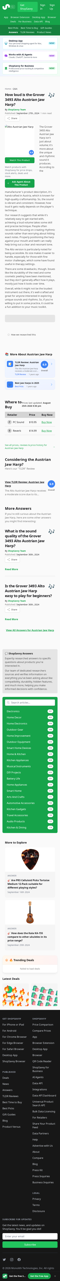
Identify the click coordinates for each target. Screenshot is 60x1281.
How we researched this (23, 334)
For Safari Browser (13, 1049)
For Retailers (39, 1117)
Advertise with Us (42, 1145)
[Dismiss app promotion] (55, 1276)
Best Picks (13, 27)
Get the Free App (39, 1276)
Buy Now (47, 422)
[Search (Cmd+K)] (12, 7)
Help (35, 1139)
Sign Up (52, 6)
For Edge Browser (12, 1043)
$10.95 (33, 422)
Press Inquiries (41, 1176)
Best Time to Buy (29, 27)
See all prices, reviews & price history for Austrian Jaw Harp (30, 447)
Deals (13, 21)
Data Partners (40, 1133)
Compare (37, 1158)
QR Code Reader (42, 1061)
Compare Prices (41, 1030)
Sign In (42, 6)
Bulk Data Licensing (43, 1111)
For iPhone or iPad (13, 1024)
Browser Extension (20, 17)
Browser (52, 17)
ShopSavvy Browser (13, 1061)
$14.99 (33, 430)
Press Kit (37, 1170)
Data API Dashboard (44, 1095)
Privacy (36, 1199)
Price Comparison (42, 1024)
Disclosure (38, 1211)
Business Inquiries (43, 1182)
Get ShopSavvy (26, 6)
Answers (13, 32)
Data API (38, 21)
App (6, 17)
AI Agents (38, 1077)
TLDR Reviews (27, 32)
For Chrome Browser (14, 1036)
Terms (36, 1205)
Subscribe (30, 1244)
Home (8, 88)
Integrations (39, 1089)
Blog (47, 21)
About (36, 1151)
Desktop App (38, 17)
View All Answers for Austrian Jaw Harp (30, 630)
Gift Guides (46, 27)
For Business (25, 21)
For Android (9, 1030)
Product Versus (11, 1126)
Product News (44, 32)
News (5, 1084)
